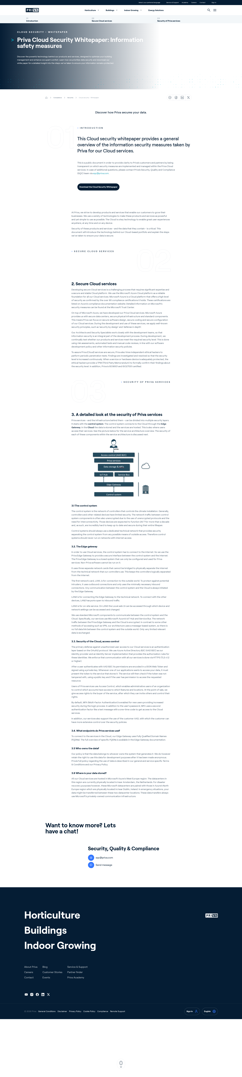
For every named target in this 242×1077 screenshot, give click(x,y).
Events (46, 977)
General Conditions (47, 1011)
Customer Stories (52, 972)
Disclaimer (62, 1011)
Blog (45, 966)
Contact (29, 977)
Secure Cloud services (102, 21)
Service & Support (77, 966)
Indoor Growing (131, 10)
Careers (28, 972)
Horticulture (90, 10)
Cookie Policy (89, 1011)
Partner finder (75, 972)
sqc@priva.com (101, 173)
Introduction (32, 21)
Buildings (110, 10)
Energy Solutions (156, 10)
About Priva (30, 966)
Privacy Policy (75, 1011)
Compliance (102, 1011)
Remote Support (117, 1011)
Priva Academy (75, 977)
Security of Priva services (168, 21)
